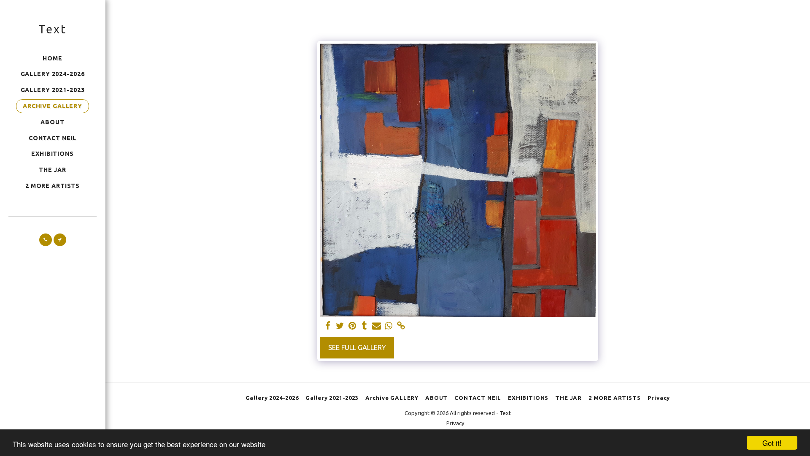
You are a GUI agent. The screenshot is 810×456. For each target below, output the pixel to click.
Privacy (455, 423)
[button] (45, 239)
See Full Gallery (357, 347)
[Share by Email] (376, 326)
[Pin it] (352, 326)
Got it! (772, 442)
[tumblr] (364, 326)
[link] (401, 326)
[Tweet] (340, 326)
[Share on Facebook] (328, 326)
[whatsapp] (388, 326)
